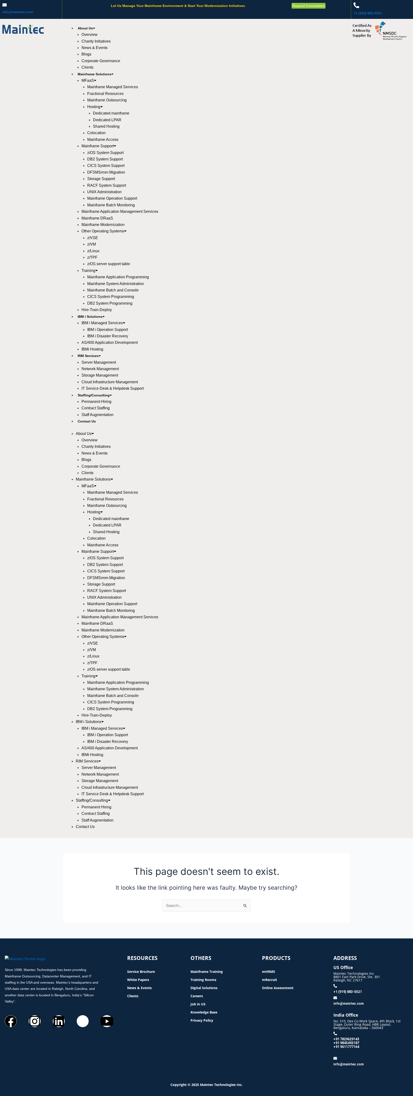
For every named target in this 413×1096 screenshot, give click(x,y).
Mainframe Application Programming (118, 277)
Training (88, 271)
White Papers (138, 979)
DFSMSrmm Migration (106, 172)
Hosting (93, 107)
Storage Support (101, 179)
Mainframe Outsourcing (107, 100)
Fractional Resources (105, 94)
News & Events (95, 48)
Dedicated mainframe (111, 113)
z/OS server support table (108, 264)
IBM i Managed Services (102, 323)
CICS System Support (106, 166)
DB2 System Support (105, 159)
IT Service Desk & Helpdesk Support (113, 388)
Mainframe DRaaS (97, 218)
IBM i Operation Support (107, 330)
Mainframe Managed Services (112, 87)
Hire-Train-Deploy (97, 310)
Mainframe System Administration (115, 284)
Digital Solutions (203, 988)
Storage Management (100, 375)
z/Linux (93, 251)
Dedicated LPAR (107, 120)
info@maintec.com (17, 12)
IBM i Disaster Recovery (107, 336)
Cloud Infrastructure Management (110, 382)
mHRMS (268, 971)
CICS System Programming (110, 297)
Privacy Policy (201, 1020)
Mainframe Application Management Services (120, 211)
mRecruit (269, 979)
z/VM (91, 244)
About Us (85, 28)
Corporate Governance (101, 61)
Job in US (198, 1004)
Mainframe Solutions (94, 74)
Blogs (86, 54)
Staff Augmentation (98, 415)
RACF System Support (106, 185)
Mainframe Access (102, 139)
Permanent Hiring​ (96, 402)
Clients (87, 67)
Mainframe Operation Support (112, 198)
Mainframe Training (206, 971)
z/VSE (92, 238)
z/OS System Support (105, 153)
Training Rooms (203, 979)
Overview (90, 35)
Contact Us (87, 421)
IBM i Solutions (90, 316)
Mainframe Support (98, 146)
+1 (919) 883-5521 (367, 13)
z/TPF (92, 257)
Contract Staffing (96, 408)
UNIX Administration (104, 192)
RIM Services (88, 356)
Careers (196, 996)
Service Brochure (141, 971)
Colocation (96, 133)
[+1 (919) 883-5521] (356, 5)
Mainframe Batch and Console (113, 290)
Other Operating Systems (103, 231)
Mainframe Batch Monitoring (111, 205)
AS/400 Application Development (110, 342)
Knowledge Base (203, 1012)
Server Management (99, 362)
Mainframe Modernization (103, 225)
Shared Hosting (106, 126)
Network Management (100, 369)
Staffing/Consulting (94, 395)
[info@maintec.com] (4, 5)
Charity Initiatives (96, 41)
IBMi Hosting (92, 349)
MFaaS (88, 80)
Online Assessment (277, 988)
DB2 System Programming (109, 303)
